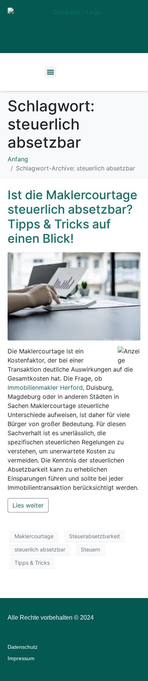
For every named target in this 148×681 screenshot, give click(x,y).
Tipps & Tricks (32, 562)
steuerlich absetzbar (39, 549)
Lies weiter (28, 505)
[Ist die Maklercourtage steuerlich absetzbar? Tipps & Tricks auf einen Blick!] (74, 296)
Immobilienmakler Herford (45, 387)
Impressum (21, 658)
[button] (50, 72)
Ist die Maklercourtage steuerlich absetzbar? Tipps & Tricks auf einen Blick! (72, 216)
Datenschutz (23, 647)
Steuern (90, 549)
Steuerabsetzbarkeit (94, 536)
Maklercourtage (34, 536)
